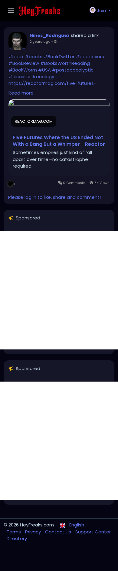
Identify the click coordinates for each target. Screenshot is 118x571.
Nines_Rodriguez (50, 35)
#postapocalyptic (72, 70)
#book (16, 56)
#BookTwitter (59, 56)
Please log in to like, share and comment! (54, 197)
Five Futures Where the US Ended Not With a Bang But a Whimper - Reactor (59, 141)
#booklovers (90, 56)
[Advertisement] (59, 290)
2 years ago (40, 41)
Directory (17, 538)
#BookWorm (22, 70)
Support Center (93, 532)
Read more (21, 93)
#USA (44, 70)
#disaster (19, 76)
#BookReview (23, 63)
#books (33, 56)
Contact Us (58, 532)
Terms (14, 532)
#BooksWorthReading (65, 63)
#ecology (43, 76)
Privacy (33, 532)
